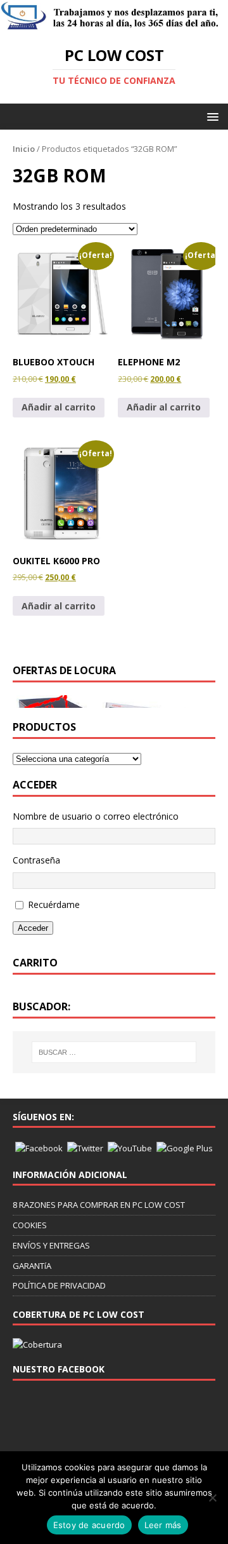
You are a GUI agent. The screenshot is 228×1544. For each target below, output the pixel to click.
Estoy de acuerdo (89, 1525)
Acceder (33, 928)
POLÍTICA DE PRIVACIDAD (59, 1285)
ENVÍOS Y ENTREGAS (51, 1245)
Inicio (24, 148)
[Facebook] (39, 1147)
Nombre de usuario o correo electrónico (96, 816)
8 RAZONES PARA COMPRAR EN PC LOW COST (99, 1204)
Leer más (163, 1525)
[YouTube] (129, 1147)
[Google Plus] (184, 1147)
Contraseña (36, 860)
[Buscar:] (114, 1052)
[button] (210, 116)
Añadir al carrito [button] (59, 407)
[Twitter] (85, 1147)
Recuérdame (54, 904)
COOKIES (30, 1225)
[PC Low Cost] (114, 24)
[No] (212, 1497)
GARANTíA (32, 1265)
